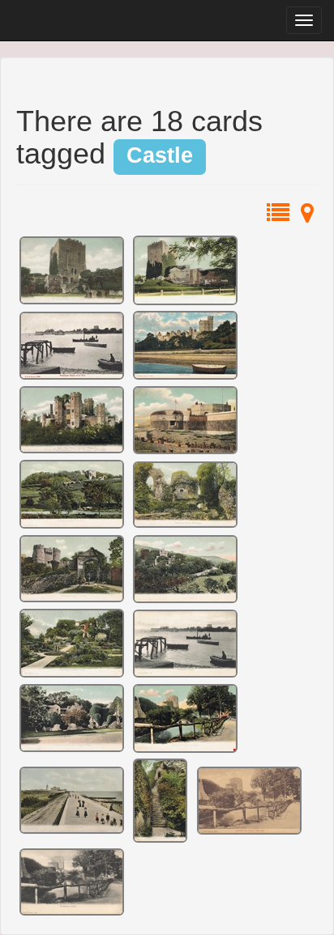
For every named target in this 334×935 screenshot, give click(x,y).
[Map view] (307, 216)
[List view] (278, 216)
